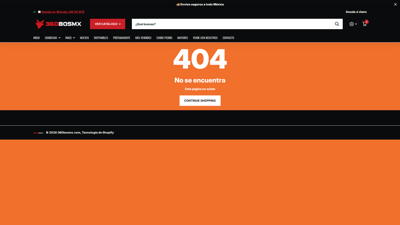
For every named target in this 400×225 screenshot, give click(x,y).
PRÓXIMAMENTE (121, 37)
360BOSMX (51, 37)
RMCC (68, 37)
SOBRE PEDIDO (164, 37)
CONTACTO (228, 37)
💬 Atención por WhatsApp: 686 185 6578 (61, 12)
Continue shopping (200, 100)
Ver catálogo (106, 24)
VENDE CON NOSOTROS (205, 37)
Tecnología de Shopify (98, 132)
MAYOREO (182, 37)
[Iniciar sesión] (353, 24)
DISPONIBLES (101, 37)
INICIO (36, 37)
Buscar (337, 24)
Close (395, 4)
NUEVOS (84, 37)
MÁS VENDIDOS (143, 37)
